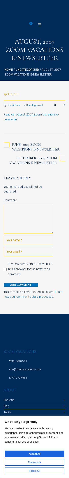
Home (9, 69)
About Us (9, 399)
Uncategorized (27, 69)
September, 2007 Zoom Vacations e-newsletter (33, 160)
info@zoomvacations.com (25, 369)
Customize (34, 462)
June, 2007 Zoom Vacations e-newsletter (36, 147)
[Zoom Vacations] (34, 11)
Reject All (34, 470)
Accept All (34, 453)
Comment (10, 200)
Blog (6, 406)
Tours (7, 412)
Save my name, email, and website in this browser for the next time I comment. (30, 269)
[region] (34, 447)
